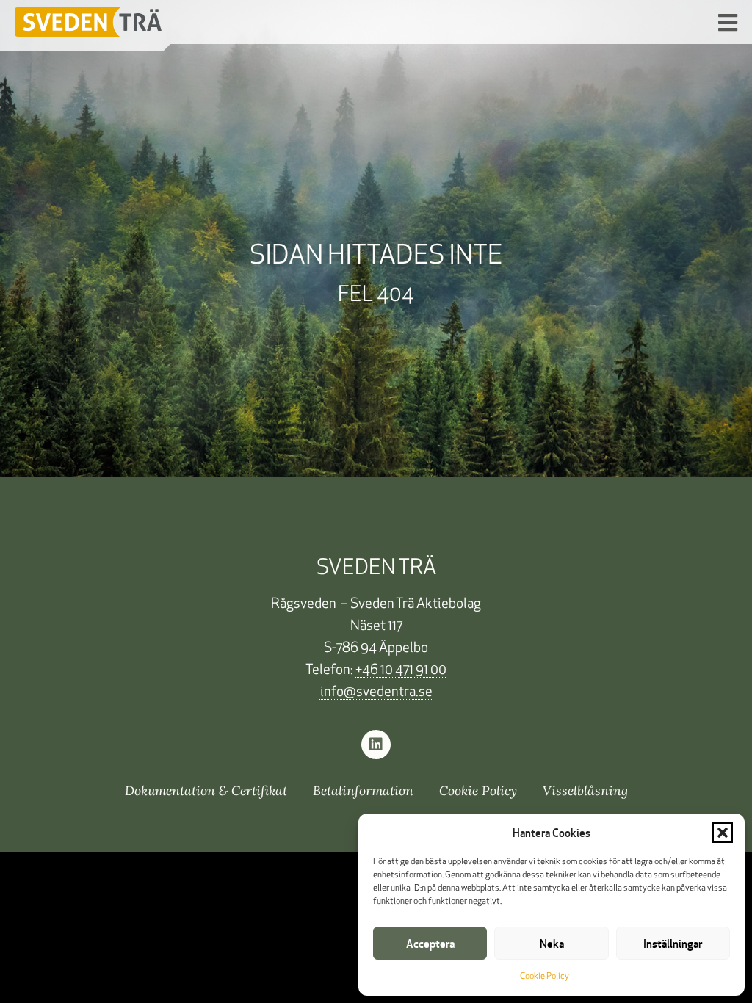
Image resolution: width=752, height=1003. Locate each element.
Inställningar (672, 943)
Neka (552, 943)
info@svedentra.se (376, 693)
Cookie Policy (544, 976)
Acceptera (430, 943)
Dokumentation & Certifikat (206, 790)
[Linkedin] (376, 744)
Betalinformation (363, 790)
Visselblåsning (585, 790)
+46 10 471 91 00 (400, 671)
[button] (722, 832)
